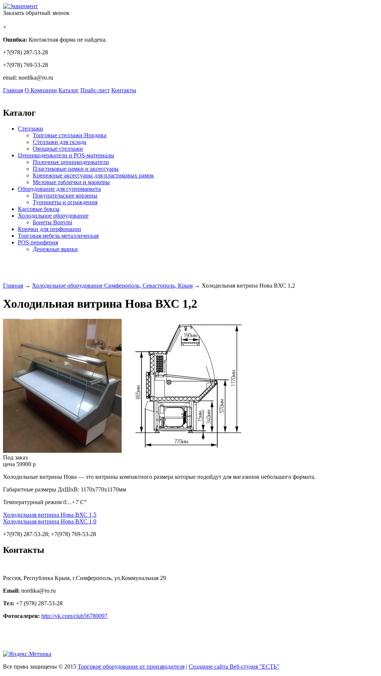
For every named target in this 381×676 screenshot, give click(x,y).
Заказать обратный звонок (36, 13)
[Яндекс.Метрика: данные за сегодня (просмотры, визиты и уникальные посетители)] (27, 654)
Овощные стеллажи (58, 148)
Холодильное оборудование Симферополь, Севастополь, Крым (112, 285)
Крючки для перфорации (49, 229)
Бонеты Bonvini (52, 222)
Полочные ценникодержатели (71, 162)
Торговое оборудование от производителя (131, 666)
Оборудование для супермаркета (59, 189)
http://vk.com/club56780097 (74, 616)
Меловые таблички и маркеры (71, 182)
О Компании (41, 90)
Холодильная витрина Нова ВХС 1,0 (49, 521)
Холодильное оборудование (53, 215)
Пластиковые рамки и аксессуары (76, 169)
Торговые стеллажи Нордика (69, 135)
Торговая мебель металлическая (58, 236)
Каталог (68, 90)
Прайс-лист (95, 90)
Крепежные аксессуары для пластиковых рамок (93, 175)
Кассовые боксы (39, 209)
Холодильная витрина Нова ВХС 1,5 (49, 515)
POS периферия (38, 242)
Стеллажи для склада (59, 142)
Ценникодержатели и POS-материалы (66, 155)
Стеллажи (30, 128)
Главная (13, 90)
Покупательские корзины (65, 195)
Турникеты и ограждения (65, 202)
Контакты (123, 90)
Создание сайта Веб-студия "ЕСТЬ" (234, 666)
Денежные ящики (55, 249)
